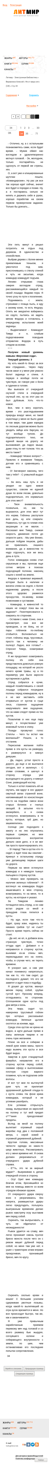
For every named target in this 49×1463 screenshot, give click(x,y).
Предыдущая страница (34, 1369)
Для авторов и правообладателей (29, 1456)
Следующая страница (24, 1374)
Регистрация (16, 5)
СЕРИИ (24, 64)
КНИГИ (7, 64)
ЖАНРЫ (8, 58)
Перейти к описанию (13, 1369)
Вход (5, 5)
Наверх (41, 1460)
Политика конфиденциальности (29, 1459)
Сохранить (34, 95)
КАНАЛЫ (8, 69)
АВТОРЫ (23, 58)
